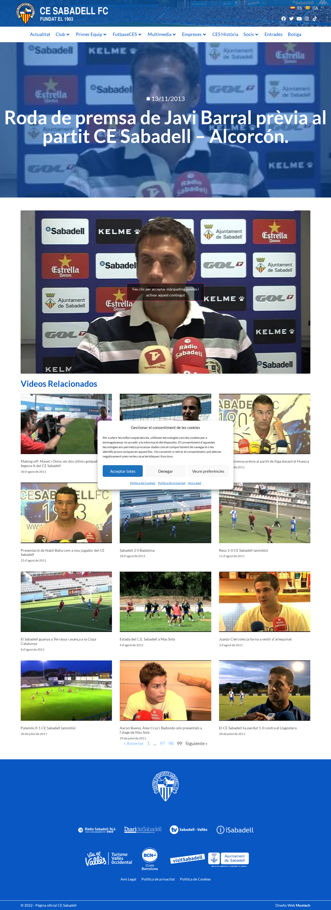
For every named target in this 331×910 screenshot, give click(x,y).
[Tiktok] (315, 18)
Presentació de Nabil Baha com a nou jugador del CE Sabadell (62, 552)
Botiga (294, 34)
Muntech (303, 905)
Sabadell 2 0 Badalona (137, 550)
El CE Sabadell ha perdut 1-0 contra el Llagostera (258, 728)
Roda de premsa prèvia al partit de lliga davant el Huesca (264, 461)
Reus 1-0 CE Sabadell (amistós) (243, 550)
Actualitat (40, 34)
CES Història (225, 34)
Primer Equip (89, 34)
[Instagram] (307, 18)
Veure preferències (208, 471)
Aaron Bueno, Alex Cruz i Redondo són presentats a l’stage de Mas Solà (161, 730)
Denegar (165, 471)
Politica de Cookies (142, 483)
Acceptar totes (123, 471)
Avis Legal (194, 483)
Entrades (274, 34)
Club (60, 34)
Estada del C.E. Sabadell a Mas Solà (147, 639)
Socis (248, 34)
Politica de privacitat (171, 483)
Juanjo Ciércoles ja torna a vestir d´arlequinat (255, 639)
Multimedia (159, 34)
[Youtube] (299, 18)
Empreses (192, 34)
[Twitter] (291, 18)
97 (162, 743)
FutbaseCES (125, 34)
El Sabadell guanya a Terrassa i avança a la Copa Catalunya (58, 641)
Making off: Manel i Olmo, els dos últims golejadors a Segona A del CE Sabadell (63, 463)
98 (171, 743)
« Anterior (134, 743)
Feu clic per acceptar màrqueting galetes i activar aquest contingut (165, 292)
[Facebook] (283, 18)
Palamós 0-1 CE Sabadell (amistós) (48, 728)
